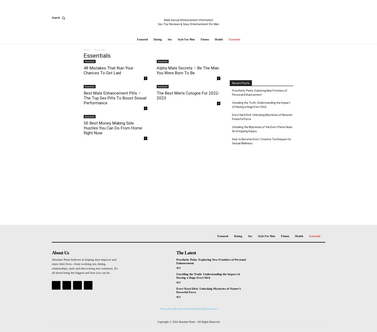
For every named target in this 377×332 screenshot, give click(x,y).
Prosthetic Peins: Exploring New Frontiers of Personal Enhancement (259, 92)
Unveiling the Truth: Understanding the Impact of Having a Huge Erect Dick (261, 104)
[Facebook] (56, 285)
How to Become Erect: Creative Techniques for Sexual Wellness (261, 141)
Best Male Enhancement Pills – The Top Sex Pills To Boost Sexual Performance (115, 98)
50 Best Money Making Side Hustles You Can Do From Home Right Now (113, 128)
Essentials (89, 61)
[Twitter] (77, 285)
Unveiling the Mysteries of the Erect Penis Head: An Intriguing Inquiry (262, 129)
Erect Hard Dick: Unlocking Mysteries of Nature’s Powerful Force (262, 117)
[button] (59, 18)
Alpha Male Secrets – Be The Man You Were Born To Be (188, 70)
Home (87, 49)
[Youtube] (88, 285)
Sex (178, 268)
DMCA (199, 308)
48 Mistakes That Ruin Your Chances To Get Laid (108, 70)
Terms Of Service (185, 308)
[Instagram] (66, 285)
